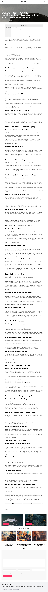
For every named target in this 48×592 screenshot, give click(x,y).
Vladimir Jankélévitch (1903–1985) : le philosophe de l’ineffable (24, 545)
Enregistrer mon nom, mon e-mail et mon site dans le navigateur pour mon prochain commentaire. (18, 573)
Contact (4, 587)
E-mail (19, 568)
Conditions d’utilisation (31, 586)
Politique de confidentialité (20, 586)
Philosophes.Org (8, 584)
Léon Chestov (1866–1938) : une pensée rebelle (39, 545)
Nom (4, 568)
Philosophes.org (24, 1)
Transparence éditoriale (31, 587)
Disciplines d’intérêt (22, 587)
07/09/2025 (28, 521)
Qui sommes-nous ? (40, 586)
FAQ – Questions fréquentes (12, 587)
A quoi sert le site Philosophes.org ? (8, 586)
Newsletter (39, 587)
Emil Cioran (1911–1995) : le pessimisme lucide (8, 545)
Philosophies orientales (30, 516)
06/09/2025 (3, 20)
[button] (23, 548)
